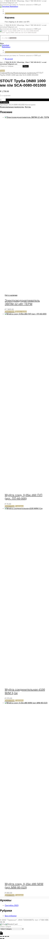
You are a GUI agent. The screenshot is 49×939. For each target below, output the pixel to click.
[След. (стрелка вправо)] (3, 938)
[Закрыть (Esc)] (8, 936)
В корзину (4, 102)
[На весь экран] (3, 936)
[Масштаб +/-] (1, 936)
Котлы (10, 73)
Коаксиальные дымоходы (25, 73)
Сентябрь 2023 (11, 905)
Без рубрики (11, 916)
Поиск (25, 66)
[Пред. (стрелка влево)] (1, 938)
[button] (12, 38)
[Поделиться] (6, 936)
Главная (3, 73)
